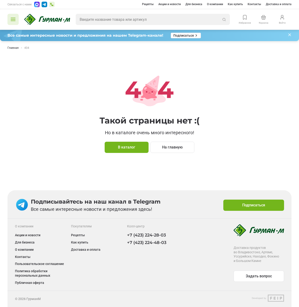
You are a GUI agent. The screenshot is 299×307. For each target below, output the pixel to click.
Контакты (254, 4)
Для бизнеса (193, 4)
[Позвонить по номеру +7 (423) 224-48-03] (52, 4)
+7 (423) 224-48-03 (146, 242)
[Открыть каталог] (13, 19)
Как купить (235, 4)
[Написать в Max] (37, 4)
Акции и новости (169, 4)
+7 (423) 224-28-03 (146, 235)
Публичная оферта (29, 283)
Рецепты (148, 4)
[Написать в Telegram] (44, 4)
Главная (13, 47)
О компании (215, 4)
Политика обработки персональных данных (32, 273)
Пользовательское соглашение (39, 264)
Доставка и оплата (279, 4)
